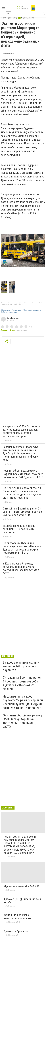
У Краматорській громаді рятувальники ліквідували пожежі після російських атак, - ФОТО (22, 568)
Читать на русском (8, 54)
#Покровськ (27, 310)
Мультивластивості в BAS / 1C (22, 886)
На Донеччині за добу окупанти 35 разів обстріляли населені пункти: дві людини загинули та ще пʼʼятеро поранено (22, 492)
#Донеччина (5, 310)
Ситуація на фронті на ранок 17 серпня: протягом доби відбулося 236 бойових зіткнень (22, 683)
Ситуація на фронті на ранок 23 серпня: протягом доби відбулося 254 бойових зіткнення (23, 512)
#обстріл (4, 312)
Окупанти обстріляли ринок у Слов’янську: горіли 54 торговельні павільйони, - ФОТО (22, 721)
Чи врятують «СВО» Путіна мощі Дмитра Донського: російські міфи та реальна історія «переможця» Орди (22, 431)
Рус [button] (8, 13)
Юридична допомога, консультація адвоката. (18, 916)
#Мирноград (16, 310)
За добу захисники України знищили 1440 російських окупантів (21, 666)
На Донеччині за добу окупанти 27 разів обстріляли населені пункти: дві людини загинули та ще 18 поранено (23, 702)
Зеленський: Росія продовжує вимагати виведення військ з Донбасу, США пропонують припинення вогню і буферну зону (20, 453)
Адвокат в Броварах (16, 931)
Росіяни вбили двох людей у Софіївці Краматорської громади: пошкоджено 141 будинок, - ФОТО (23, 474)
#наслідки (13, 312)
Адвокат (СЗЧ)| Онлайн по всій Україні (22, 900)
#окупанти (37, 310)
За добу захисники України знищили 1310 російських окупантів (19, 529)
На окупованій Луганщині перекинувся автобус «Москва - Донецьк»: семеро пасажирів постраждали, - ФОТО (22, 547)
